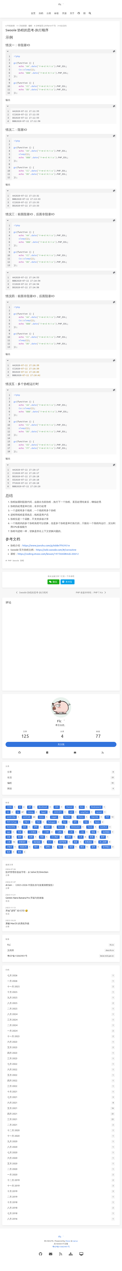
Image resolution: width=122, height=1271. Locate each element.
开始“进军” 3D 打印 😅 (17, 910)
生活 (7, 901)
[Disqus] (61, 646)
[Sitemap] (70, 1254)
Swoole (16, 560)
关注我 (61, 744)
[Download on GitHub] (79, 13)
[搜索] (90, 13)
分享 (7, 875)
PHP (9, 560)
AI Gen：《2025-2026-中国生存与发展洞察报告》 (30, 885)
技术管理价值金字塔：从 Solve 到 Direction (27, 872)
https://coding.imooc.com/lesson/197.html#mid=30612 (48, 554)
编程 (30, 26)
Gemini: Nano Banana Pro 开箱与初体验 (25, 898)
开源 (64, 13)
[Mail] (75, 752)
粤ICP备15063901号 (61, 1247)
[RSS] (103, 752)
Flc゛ (61, 4)
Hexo (68, 1241)
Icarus (75, 1241)
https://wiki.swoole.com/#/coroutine (56, 549)
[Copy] (114, 51)
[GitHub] (40, 1254)
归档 (41, 13)
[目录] (84, 13)
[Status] (81, 1254)
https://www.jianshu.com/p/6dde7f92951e (46, 545)
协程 (22, 560)
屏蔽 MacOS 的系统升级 (17, 923)
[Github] (20, 752)
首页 (33, 13)
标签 (56, 13)
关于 (72, 13)
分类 (49, 13)
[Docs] (47, 752)
